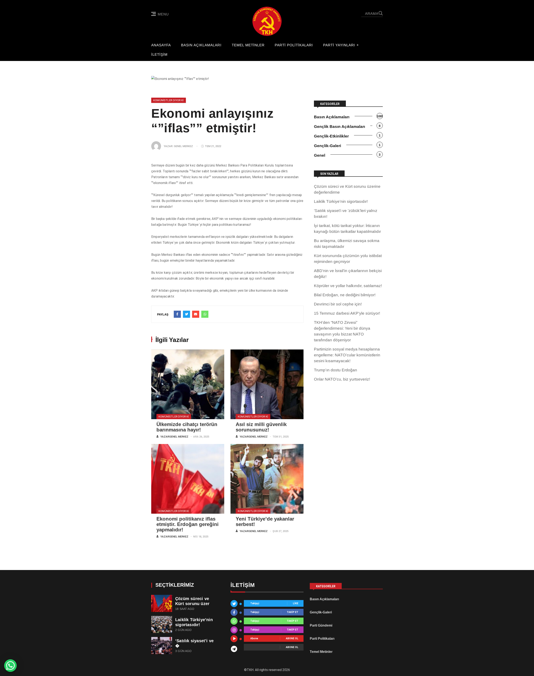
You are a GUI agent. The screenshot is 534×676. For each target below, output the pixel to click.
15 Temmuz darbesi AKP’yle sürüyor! (347, 313)
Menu (163, 14)
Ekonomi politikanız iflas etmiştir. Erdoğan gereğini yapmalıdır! (187, 524)
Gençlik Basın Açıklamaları (339, 126)
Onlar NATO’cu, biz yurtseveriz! (342, 379)
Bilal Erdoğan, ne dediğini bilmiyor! (344, 295)
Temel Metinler (248, 45)
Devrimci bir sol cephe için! (338, 304)
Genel (319, 155)
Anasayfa (161, 45)
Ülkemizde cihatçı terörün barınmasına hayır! (186, 427)
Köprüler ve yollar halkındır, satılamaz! (348, 286)
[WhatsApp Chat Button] (10, 665)
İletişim (159, 54)
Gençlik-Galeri (327, 146)
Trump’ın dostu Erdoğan (335, 370)
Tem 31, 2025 (280, 436)
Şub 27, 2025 (280, 531)
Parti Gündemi (321, 625)
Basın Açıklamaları (201, 45)
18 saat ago (184, 609)
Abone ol (292, 639)
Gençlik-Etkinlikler (331, 136)
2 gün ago (183, 630)
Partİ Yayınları (339, 45)
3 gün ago (183, 651)
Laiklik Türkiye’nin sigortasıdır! (341, 201)
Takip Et (292, 612)
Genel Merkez (183, 146)
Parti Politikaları (294, 45)
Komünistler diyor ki (168, 100)
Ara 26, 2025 (201, 436)
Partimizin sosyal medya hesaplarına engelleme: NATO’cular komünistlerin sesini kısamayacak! (347, 355)
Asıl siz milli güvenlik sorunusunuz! (261, 427)
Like (295, 604)
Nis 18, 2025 (200, 536)
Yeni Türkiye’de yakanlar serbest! (265, 521)
